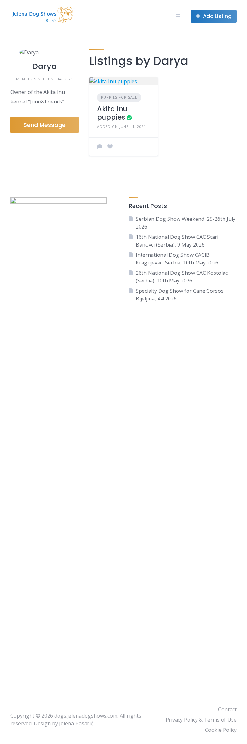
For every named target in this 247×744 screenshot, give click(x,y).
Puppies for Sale (119, 97)
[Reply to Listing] (99, 146)
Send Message (44, 125)
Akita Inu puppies (112, 113)
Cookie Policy (221, 729)
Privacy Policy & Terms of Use (201, 719)
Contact (227, 709)
